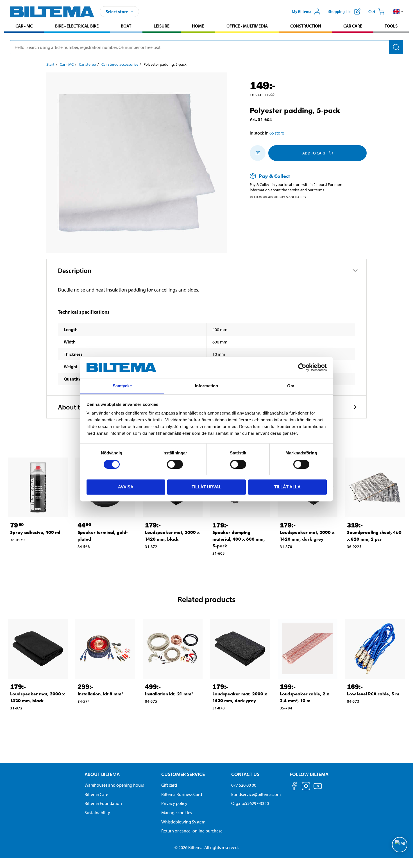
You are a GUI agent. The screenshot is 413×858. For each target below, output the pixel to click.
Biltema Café (96, 794)
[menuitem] (24, 26)
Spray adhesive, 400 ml (35, 532)
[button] (398, 11)
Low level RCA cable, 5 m (373, 694)
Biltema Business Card (181, 794)
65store (276, 133)
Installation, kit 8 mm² (100, 694)
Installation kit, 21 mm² (169, 694)
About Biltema (102, 774)
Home (198, 26)
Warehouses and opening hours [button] (114, 785)
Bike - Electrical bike (77, 26)
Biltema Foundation (103, 803)
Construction (305, 26)
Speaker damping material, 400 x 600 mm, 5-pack (238, 539)
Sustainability (97, 812)
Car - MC (24, 26)
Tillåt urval (206, 486)
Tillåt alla (287, 486)
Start (50, 64)
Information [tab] (206, 386)
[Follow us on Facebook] (294, 787)
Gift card (169, 785)
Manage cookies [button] (176, 812)
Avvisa (125, 486)
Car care (352, 26)
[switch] (175, 464)
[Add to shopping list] (258, 153)
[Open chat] (400, 845)
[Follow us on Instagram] (305, 787)
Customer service (183, 774)
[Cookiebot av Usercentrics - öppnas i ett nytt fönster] (302, 367)
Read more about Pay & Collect (276, 197)
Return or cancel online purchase (192, 831)
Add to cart (314, 153)
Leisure (161, 26)
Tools (391, 26)
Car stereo (87, 64)
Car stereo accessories (119, 64)
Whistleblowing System (183, 822)
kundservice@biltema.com (256, 794)
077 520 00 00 (243, 785)
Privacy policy (174, 803)
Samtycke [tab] (122, 386)
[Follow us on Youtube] (317, 789)
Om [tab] (290, 386)
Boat (126, 26)
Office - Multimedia (247, 26)
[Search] (396, 47)
